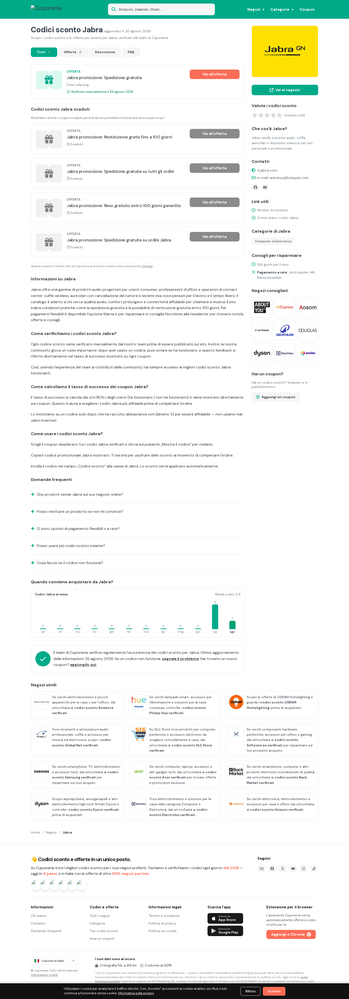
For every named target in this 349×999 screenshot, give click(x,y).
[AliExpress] (285, 307)
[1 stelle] (255, 115)
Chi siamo (38, 916)
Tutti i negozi (100, 916)
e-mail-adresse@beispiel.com (283, 177)
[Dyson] (262, 353)
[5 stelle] (279, 115)
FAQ (131, 52)
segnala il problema (180, 658)
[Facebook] (255, 187)
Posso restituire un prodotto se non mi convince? (80, 511)
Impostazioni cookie (44, 975)
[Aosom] (307, 307)
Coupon (307, 9)
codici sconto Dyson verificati (94, 809)
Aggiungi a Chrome (288, 934)
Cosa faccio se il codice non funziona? (70, 562)
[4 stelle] (273, 115)
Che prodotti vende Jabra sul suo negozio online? (80, 494)
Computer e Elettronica (273, 241)
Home (35, 832)
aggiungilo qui (83, 664)
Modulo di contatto (272, 210)
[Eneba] (307, 353)
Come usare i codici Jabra (277, 218)
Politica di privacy (162, 923)
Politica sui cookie (163, 931)
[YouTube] (265, 187)
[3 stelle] (267, 115)
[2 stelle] (261, 115)
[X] (282, 868)
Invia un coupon (102, 938)
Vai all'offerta (215, 74)
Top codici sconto (104, 931)
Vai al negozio (287, 90)
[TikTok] (314, 868)
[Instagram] (303, 868)
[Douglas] (307, 330)
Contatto (38, 923)
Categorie (279, 9)
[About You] (262, 307)
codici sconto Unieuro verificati (276, 809)
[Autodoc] (262, 330)
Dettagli (147, 266)
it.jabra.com (267, 170)
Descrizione (105, 52)
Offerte (72, 52)
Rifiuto (250, 991)
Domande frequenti (46, 931)
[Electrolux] (285, 353)
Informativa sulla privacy (136, 993)
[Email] (261, 868)
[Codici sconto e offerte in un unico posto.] (54, 9)
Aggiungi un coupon (278, 397)
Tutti (43, 52)
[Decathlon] (285, 330)
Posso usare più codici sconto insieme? (71, 545)
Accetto (274, 991)
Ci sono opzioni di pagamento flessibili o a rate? (78, 528)
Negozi (253, 9)
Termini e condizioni (164, 916)
